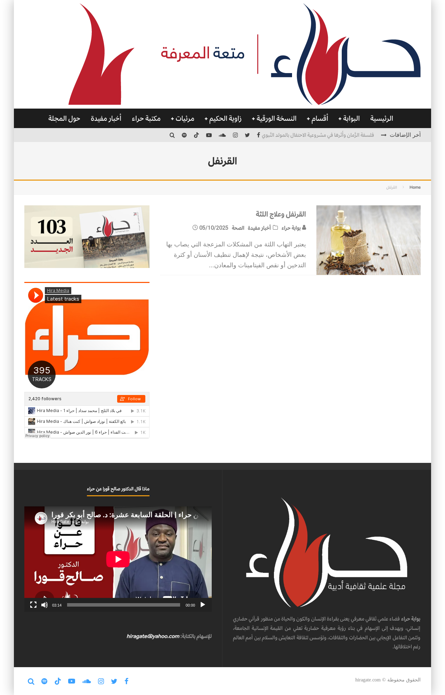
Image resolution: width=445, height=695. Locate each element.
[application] (118, 559)
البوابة (351, 118)
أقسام (320, 118)
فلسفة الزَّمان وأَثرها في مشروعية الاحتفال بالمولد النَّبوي (318, 135)
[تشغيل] (202, 604)
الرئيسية (381, 118)
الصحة (238, 227)
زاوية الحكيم (225, 118)
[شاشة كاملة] (33, 604)
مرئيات (185, 118)
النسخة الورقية (277, 118)
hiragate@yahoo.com (153, 636)
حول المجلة (64, 118)
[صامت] (44, 604)
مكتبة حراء (146, 118)
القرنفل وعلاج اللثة (281, 214)
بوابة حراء (292, 227)
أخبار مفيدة (106, 118)
